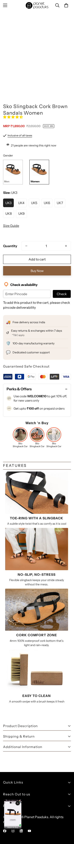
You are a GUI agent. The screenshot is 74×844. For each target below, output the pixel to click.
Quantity (10, 246)
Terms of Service (15, 835)
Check (62, 294)
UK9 (21, 213)
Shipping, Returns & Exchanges (27, 814)
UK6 (47, 203)
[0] (66, 5)
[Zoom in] (62, 70)
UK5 (34, 203)
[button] (13, 117)
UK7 (60, 203)
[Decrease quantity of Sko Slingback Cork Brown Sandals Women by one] (26, 245)
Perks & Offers (19, 389)
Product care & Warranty (22, 821)
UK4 (21, 203)
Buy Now (37, 271)
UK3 (8, 203)
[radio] (13, 172)
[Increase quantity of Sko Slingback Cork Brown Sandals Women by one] (66, 245)
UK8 (8, 213)
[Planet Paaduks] (37, 5)
